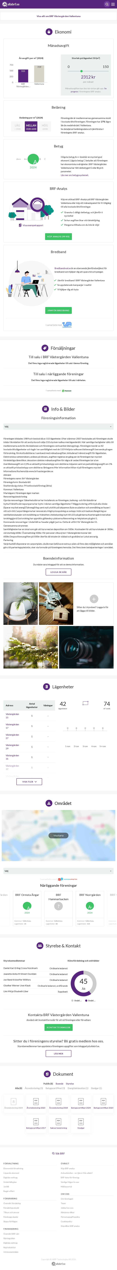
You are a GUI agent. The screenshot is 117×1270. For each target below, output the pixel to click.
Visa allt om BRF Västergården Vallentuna (58, 16)
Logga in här (59, 572)
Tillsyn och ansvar (11, 1212)
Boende (59, 1083)
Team (63, 1203)
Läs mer (58, 1053)
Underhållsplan (10, 1182)
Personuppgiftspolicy (70, 1217)
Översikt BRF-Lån (11, 1234)
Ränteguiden (9, 1238)
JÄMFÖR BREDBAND (58, 310)
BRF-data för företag (70, 1177)
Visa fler (28, 782)
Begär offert (8, 1191)
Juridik (6, 1186)
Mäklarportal (66, 1186)
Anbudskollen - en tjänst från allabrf (76, 1173)
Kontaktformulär (58, 1027)
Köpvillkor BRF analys (70, 1226)
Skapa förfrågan (10, 1221)
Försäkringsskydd (11, 1208)
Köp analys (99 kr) (58, 236)
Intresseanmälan (10, 1252)
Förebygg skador (10, 1217)
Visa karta (58, 835)
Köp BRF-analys (68, 1168)
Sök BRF (60, 1153)
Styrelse (70, 1083)
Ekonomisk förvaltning (13, 1168)
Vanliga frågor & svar (70, 1182)
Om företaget (67, 1199)
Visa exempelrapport (33, 225)
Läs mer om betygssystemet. (75, 175)
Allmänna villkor (67, 1212)
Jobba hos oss (67, 1208)
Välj (6, 426)
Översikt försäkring (12, 1203)
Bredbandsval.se (63, 268)
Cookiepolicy (66, 1221)
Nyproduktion (9, 1247)
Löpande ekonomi (11, 1173)
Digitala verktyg (10, 1177)
